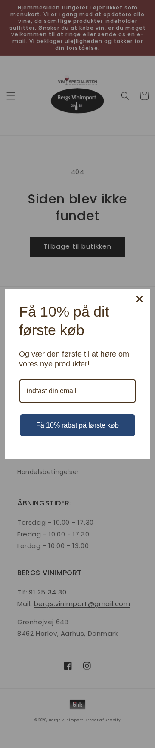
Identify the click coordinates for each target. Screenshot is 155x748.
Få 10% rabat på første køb (77, 425)
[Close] (139, 299)
